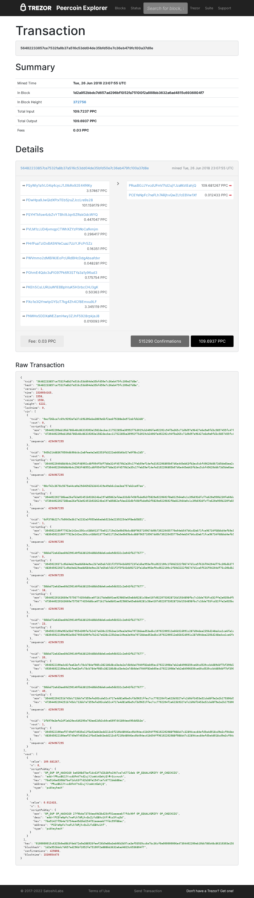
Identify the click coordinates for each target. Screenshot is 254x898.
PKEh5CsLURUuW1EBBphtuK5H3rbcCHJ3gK (62, 287)
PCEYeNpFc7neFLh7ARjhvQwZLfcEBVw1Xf (163, 195)
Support (224, 8)
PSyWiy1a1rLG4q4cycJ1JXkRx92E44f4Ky (59, 185)
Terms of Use (99, 891)
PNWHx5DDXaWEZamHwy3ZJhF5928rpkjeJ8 (62, 316)
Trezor (195, 8)
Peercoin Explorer (81, 7)
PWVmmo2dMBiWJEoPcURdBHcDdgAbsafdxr (63, 258)
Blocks (120, 8)
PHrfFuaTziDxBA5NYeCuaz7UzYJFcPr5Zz (59, 243)
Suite (209, 8)
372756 (79, 102)
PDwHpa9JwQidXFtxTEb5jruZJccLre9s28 (59, 200)
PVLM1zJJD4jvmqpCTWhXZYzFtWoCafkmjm (62, 229)
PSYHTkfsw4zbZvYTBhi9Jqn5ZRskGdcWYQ (62, 214)
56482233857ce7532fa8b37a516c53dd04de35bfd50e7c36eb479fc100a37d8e (84, 168)
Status (136, 8)
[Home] (35, 8)
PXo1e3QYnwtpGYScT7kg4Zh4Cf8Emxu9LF (61, 302)
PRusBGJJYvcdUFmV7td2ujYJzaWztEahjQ (162, 185)
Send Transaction (148, 891)
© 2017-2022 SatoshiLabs (42, 891)
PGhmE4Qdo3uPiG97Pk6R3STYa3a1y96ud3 (61, 272)
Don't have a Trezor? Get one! (210, 891)
